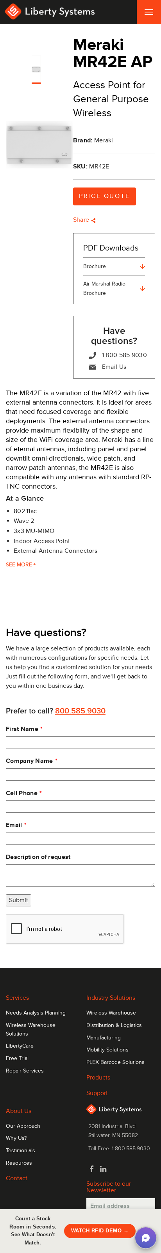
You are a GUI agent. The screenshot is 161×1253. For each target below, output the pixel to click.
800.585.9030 (80, 711)
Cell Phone (22, 793)
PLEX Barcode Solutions (115, 1062)
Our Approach (23, 1126)
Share (82, 220)
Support (97, 1093)
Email (14, 825)
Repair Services (25, 1071)
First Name (22, 729)
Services (17, 998)
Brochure (94, 266)
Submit (18, 900)
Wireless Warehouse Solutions (30, 1029)
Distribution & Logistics (114, 1025)
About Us (18, 1111)
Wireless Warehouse (111, 1013)
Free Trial (17, 1058)
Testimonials (20, 1151)
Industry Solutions (110, 998)
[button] (145, 1238)
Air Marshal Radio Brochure (104, 288)
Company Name (29, 761)
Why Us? (16, 1138)
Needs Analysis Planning (36, 1013)
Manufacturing (103, 1038)
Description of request (38, 857)
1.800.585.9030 (124, 355)
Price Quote (104, 196)
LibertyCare (20, 1046)
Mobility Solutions (107, 1050)
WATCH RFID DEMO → (100, 1231)
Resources (19, 1163)
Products (98, 1077)
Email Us (114, 367)
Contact (16, 1178)
